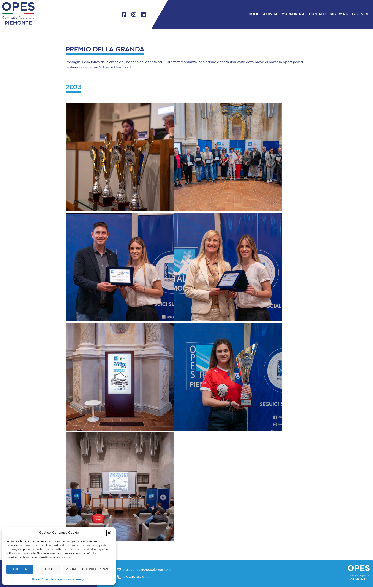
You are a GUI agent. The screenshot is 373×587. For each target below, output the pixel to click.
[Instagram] (133, 14)
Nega (47, 569)
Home (254, 14)
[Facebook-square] (124, 14)
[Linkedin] (143, 14)
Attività (270, 14)
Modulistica (293, 14)
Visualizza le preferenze (87, 569)
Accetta (20, 569)
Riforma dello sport (349, 14)
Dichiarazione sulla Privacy (67, 579)
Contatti (317, 14)
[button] (109, 533)
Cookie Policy (40, 579)
